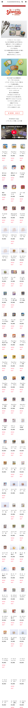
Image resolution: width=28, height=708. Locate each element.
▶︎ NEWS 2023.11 (14, 113)
